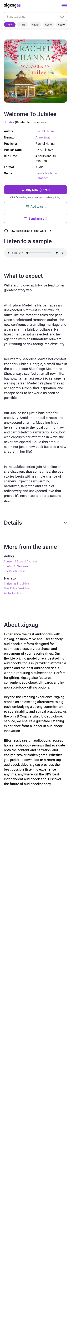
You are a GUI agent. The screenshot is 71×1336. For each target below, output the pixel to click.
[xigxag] (12, 5)
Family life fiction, (47, 173)
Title (22, 24)
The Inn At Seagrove (16, 566)
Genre (48, 24)
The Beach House (14, 571)
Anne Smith (44, 137)
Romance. (42, 178)
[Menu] (64, 5)
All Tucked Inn (12, 593)
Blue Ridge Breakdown (17, 588)
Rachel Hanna (45, 131)
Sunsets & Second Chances (20, 561)
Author (35, 24)
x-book (61, 24)
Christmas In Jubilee (16, 583)
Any (10, 24)
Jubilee (9, 122)
